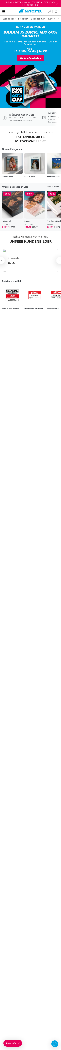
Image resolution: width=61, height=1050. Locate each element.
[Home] (30, 11)
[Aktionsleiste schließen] (57, 4)
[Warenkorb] (56, 11)
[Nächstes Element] (56, 19)
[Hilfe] (54, 1043)
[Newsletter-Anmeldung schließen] (19, 1043)
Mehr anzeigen (53, 186)
